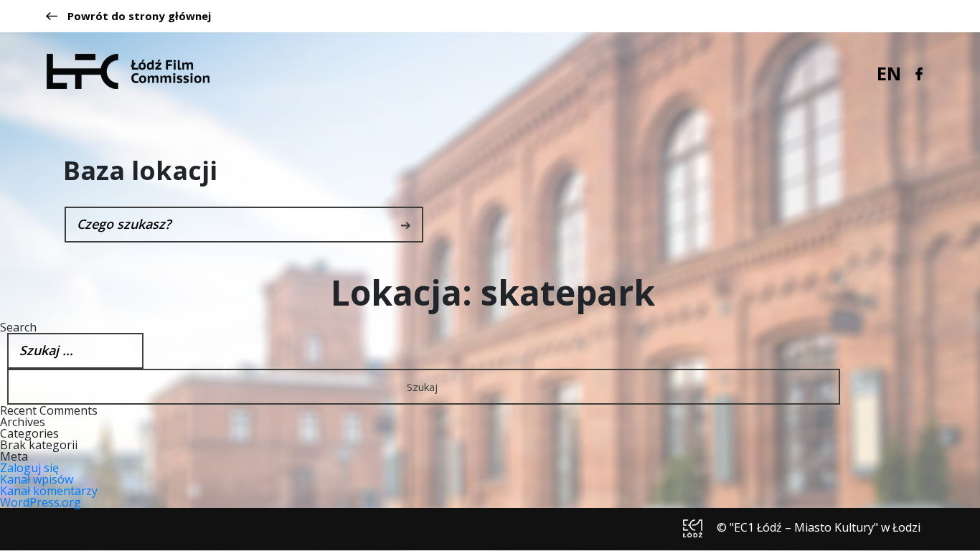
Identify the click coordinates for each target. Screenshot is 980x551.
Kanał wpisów (36, 479)
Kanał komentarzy (49, 491)
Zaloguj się (29, 468)
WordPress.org (40, 502)
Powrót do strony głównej (139, 16)
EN (889, 73)
